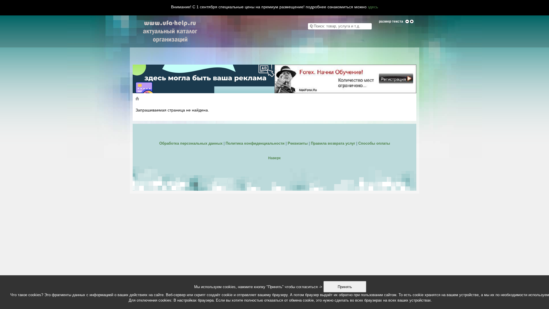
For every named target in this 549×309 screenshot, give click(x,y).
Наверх (274, 158)
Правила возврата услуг (333, 143)
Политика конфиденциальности (255, 143)
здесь (373, 7)
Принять (345, 287)
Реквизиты (298, 143)
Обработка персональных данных (190, 143)
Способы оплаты (374, 143)
